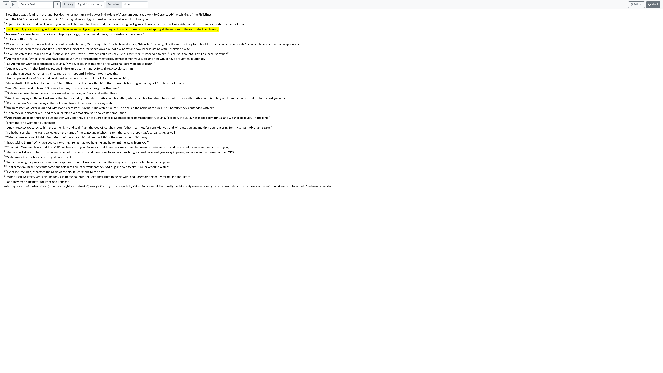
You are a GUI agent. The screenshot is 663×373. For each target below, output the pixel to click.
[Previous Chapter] (6, 4)
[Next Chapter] (13, 4)
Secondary (113, 4)
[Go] (57, 4)
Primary (68, 4)
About (654, 4)
